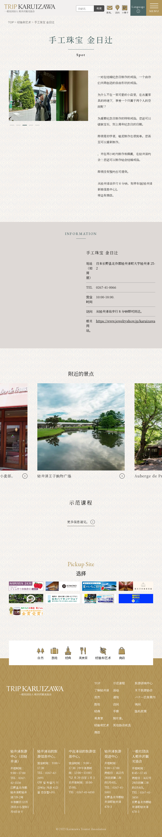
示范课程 (119, 683)
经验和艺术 (101, 725)
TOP (97, 683)
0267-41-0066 (106, 287)
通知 (116, 697)
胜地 (97, 704)
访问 (116, 704)
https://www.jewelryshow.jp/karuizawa (125, 321)
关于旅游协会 (144, 690)
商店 (97, 732)
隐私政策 (141, 711)
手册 (116, 711)
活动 (116, 690)
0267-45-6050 (85, 792)
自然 (97, 697)
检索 (99, 8)
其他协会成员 (122, 725)
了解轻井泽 (101, 690)
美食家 (98, 718)
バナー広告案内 (145, 697)
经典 (97, 711)
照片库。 (119, 718)
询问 (138, 704)
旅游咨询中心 (144, 683)
